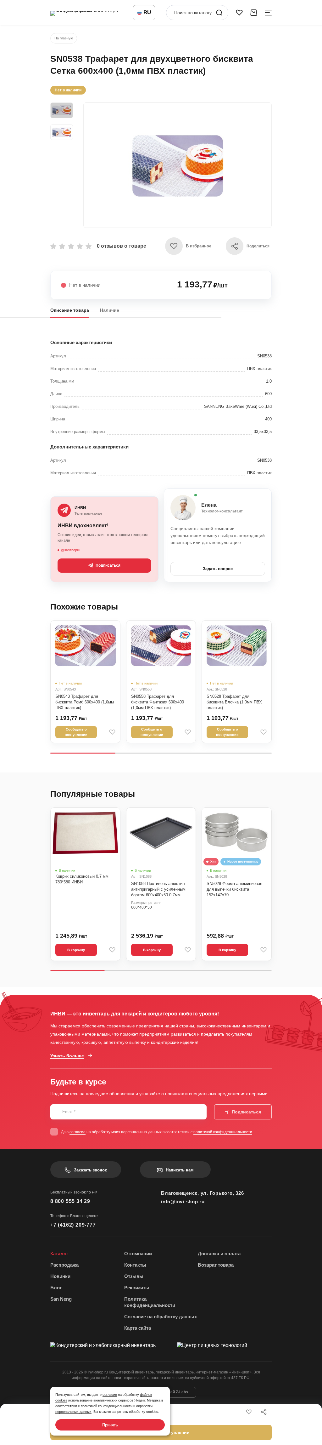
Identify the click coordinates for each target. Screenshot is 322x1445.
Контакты (135, 1265)
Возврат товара (216, 1265)
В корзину (76, 950)
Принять (110, 1425)
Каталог (59, 1253)
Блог (56, 1287)
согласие (77, 1132)
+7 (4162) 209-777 (73, 1225)
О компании (138, 1253)
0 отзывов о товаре (121, 246)
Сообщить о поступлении (76, 732)
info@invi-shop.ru (183, 1201)
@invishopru (70, 550)
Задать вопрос (218, 568)
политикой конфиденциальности (222, 1132)
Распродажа (64, 1265)
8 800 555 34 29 (70, 1201)
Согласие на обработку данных (160, 1316)
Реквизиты (136, 1287)
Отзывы (133, 1276)
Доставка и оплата (219, 1253)
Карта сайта (137, 1328)
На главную (63, 38)
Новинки (60, 1276)
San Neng (61, 1299)
